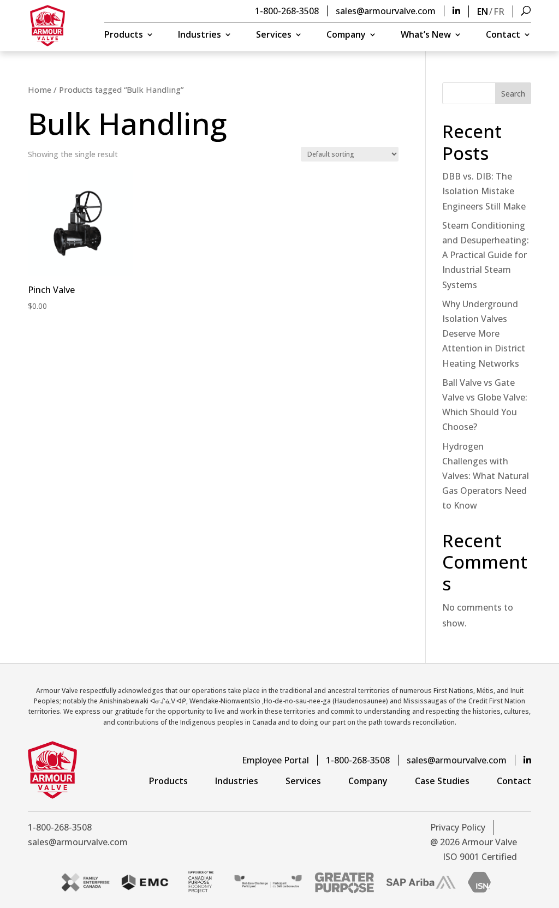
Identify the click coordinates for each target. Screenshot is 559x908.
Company (346, 35)
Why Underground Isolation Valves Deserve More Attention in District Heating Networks (483, 333)
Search (513, 93)
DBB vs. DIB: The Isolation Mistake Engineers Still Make (484, 191)
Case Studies (442, 781)
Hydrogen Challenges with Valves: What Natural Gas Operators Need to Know (485, 476)
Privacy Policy (457, 827)
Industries (199, 35)
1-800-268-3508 (287, 11)
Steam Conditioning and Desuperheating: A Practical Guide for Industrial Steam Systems (485, 255)
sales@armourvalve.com (386, 11)
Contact (503, 35)
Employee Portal (275, 760)
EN (482, 11)
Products (123, 35)
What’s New (426, 35)
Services (274, 35)
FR (498, 11)
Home (39, 89)
